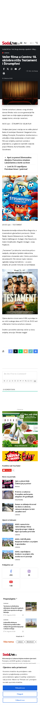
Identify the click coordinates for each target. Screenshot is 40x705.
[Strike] (12, 380)
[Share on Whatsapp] (11, 69)
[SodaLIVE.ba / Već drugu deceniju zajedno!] (11, 43)
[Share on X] (7, 69)
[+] (31, 381)
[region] (20, 684)
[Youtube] (11, 584)
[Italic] (7, 380)
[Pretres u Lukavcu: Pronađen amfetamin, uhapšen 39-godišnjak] (7, 495)
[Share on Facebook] (3, 69)
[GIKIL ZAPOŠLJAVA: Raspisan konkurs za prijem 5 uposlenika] (7, 542)
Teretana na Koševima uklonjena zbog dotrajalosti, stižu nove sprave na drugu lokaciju (13, 609)
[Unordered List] (17, 380)
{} (28, 381)
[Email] (15, 69)
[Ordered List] (15, 380)
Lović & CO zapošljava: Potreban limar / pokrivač (16, 167)
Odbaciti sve (19, 700)
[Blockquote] (20, 380)
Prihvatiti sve (20, 688)
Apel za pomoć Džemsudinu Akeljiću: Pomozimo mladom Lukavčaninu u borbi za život (18, 160)
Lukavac (6, 52)
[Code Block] (23, 380)
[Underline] (9, 380)
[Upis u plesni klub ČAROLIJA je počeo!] (7, 484)
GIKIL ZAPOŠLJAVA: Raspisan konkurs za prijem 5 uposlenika (26, 541)
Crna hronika (19, 500)
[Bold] (4, 380)
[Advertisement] (20, 20)
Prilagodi (20, 694)
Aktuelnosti (30, 642)
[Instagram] (29, 573)
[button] (21, 43)
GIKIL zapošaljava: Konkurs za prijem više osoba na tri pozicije (24, 554)
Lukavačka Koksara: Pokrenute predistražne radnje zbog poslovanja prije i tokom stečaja (13, 625)
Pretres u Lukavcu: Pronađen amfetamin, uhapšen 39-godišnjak (24, 494)
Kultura (17, 486)
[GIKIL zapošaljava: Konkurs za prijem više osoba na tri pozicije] (7, 554)
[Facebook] (11, 573)
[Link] (25, 380)
